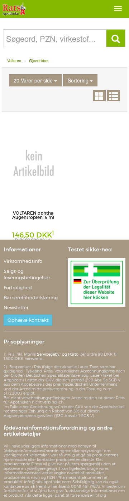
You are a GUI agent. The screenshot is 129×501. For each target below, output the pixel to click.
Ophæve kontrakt (28, 320)
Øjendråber (39, 60)
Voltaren (14, 60)
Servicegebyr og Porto (57, 354)
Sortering (79, 80)
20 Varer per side (34, 80)
